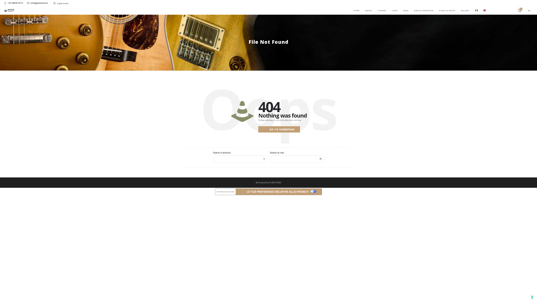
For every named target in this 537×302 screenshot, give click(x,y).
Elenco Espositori (424, 10)
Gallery (465, 10)
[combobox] (240, 159)
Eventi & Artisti (447, 10)
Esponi (368, 10)
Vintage (382, 10)
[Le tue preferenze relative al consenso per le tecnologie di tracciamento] (532, 297)
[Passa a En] (485, 10)
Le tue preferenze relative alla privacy (278, 191)
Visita (395, 10)
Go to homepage (282, 129)
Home (357, 10)
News (405, 10)
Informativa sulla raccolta (225, 192)
